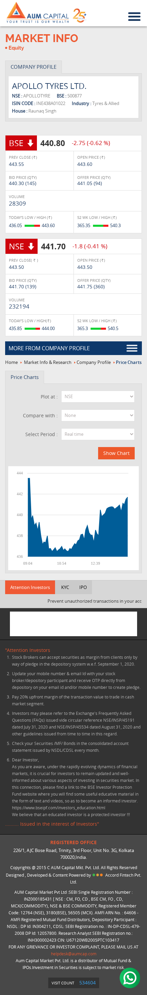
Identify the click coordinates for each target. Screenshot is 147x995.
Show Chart (116, 453)
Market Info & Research (47, 362)
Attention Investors (30, 587)
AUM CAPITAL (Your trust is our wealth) (37, 13)
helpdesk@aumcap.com (73, 953)
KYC (65, 587)
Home (11, 362)
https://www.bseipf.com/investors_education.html (58, 807)
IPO (83, 587)
